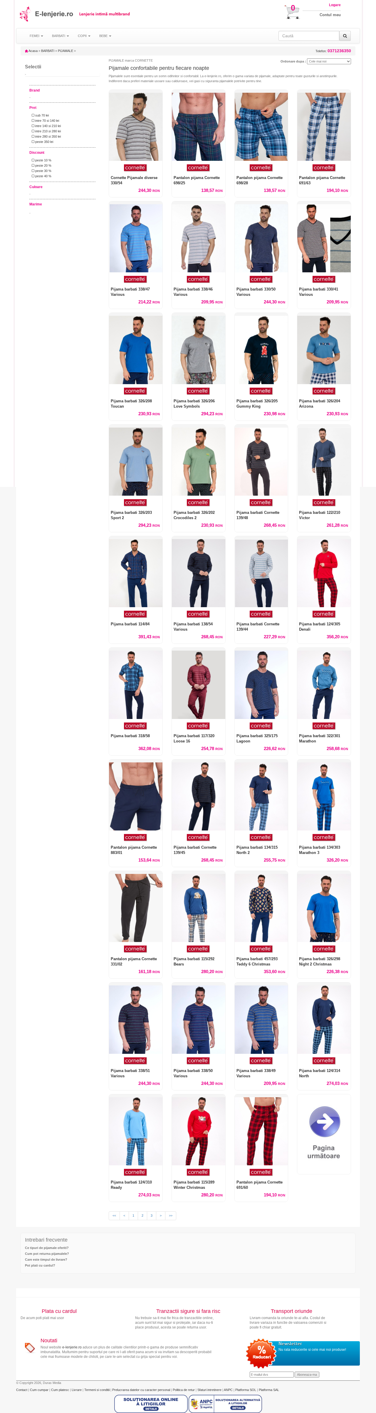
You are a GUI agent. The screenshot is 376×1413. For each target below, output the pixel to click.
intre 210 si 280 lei (47, 131)
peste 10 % (42, 160)
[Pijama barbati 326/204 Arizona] (324, 348)
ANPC (228, 1390)
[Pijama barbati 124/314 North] (324, 1018)
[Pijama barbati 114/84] (135, 571)
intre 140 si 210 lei (47, 126)
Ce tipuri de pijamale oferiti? (47, 1248)
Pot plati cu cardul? (40, 1265)
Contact (22, 1390)
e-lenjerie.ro (72, 1347)
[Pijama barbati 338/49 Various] (261, 1018)
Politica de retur (184, 1390)
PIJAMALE (65, 51)
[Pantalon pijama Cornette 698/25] (198, 125)
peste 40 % (42, 176)
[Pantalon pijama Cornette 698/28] (261, 125)
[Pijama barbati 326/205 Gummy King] (261, 348)
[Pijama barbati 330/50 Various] (261, 236)
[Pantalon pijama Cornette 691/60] (261, 1129)
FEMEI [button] (35, 36)
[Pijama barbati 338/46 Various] (198, 236)
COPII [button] (83, 36)
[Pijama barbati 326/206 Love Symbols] (198, 348)
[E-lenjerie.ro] (25, 14)
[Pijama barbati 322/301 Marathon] (324, 683)
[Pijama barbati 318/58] (135, 683)
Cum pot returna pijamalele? (47, 1253)
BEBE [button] (103, 36)
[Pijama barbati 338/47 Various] (135, 236)
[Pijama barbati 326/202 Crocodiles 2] (198, 460)
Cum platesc (60, 1390)
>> (170, 1215)
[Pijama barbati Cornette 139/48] (261, 460)
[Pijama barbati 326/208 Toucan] (135, 348)
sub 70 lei (41, 115)
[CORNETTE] (136, 168)
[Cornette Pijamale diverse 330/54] (135, 125)
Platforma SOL (245, 1390)
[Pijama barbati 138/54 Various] (198, 571)
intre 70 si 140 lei (46, 120)
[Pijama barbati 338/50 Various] (198, 1018)
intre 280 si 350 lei (47, 136)
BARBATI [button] (59, 36)
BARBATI (47, 51)
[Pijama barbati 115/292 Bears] (198, 906)
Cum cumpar (39, 1390)
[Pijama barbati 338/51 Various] (135, 1018)
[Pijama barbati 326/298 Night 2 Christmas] (324, 906)
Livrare (77, 1390)
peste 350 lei (43, 142)
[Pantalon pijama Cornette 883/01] (135, 794)
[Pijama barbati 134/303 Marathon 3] (324, 794)
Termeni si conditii (97, 1390)
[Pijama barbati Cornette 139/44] (261, 571)
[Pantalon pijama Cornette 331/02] (135, 906)
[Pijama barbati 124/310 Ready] (135, 1129)
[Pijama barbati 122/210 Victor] (324, 460)
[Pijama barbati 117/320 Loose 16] (198, 683)
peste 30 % (42, 171)
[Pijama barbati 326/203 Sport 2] (135, 460)
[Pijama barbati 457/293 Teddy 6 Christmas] (261, 906)
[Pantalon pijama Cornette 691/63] (324, 125)
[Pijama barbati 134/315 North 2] (261, 794)
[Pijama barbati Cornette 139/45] (198, 794)
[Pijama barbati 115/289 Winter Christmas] (198, 1129)
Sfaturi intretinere (209, 1390)
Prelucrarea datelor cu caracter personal (141, 1390)
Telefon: (333, 51)
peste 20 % (42, 165)
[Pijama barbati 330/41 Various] (324, 236)
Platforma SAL (269, 1390)
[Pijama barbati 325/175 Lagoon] (261, 683)
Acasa (33, 51)
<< (114, 1215)
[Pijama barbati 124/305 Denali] (324, 571)
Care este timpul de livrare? (46, 1259)
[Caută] (345, 36)
